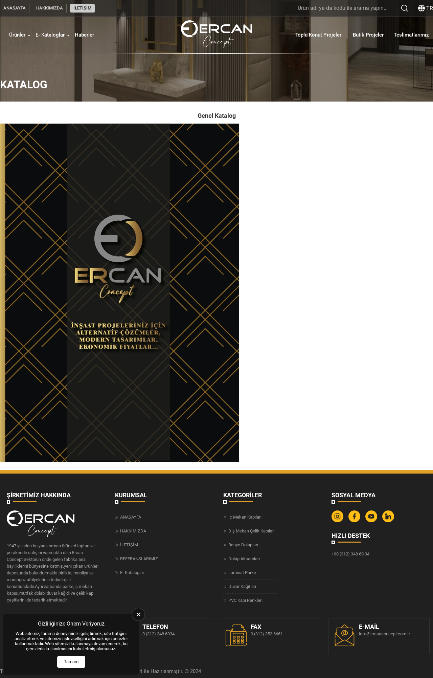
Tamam (71, 661)
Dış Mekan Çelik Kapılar (251, 530)
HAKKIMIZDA (49, 7)
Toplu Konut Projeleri (319, 35)
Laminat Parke (242, 572)
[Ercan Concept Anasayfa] (216, 35)
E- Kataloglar (50, 35)
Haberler (84, 35)
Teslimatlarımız (411, 35)
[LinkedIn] (389, 520)
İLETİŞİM (82, 7)
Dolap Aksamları (244, 558)
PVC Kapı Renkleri (245, 600)
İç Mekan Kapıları (244, 517)
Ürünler (17, 35)
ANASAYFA (14, 7)
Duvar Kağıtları (242, 586)
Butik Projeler (368, 35)
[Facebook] (355, 520)
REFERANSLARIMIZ (139, 558)
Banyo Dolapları (243, 544)
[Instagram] (338, 520)
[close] (138, 614)
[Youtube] (372, 520)
